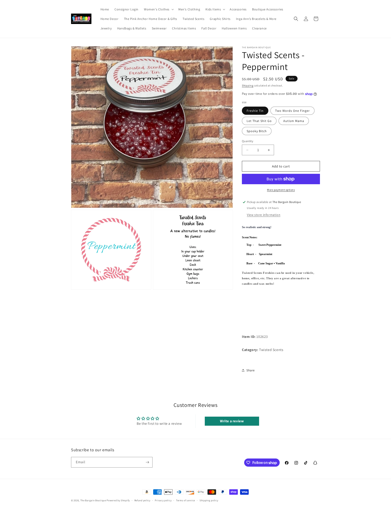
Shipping (247, 85)
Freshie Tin (255, 111)
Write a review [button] (232, 421)
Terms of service (185, 500)
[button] (158, 9)
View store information (263, 215)
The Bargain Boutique (93, 500)
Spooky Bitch (257, 131)
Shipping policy (209, 500)
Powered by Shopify (118, 500)
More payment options (281, 189)
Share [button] (250, 370)
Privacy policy (163, 500)
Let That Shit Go (259, 121)
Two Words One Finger (292, 111)
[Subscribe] (147, 462)
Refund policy (142, 500)
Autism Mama (293, 121)
